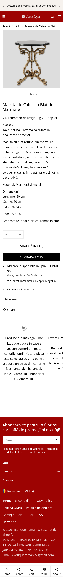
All (17, 26)
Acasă (6, 26)
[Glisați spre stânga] (27, 94)
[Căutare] (52, 16)
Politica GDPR (12, 508)
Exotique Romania (26, 530)
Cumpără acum (31, 257)
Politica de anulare (39, 508)
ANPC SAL (37, 515)
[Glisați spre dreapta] (36, 94)
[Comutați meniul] (4, 16)
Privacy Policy (42, 501)
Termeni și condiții (16, 501)
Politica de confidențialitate (32, 452)
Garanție (8, 515)
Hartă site (9, 522)
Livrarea (27, 130)
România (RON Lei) (20, 491)
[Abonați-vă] (56, 440)
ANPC (22, 515)
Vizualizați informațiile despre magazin (31, 281)
